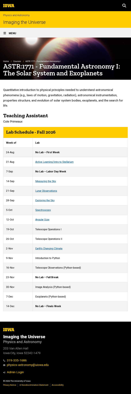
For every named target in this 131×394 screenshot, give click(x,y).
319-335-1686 (17, 360)
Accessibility (58, 385)
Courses (17, 61)
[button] (124, 5)
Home (6, 61)
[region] (65, 219)
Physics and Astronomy (16, 15)
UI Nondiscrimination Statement (33, 385)
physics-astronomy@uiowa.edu (28, 365)
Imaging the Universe (24, 22)
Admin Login (15, 372)
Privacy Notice (9, 385)
